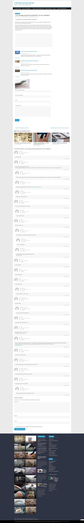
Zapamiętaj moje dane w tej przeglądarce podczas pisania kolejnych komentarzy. (29, 426)
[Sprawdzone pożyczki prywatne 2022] (19, 499)
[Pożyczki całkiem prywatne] (19, 507)
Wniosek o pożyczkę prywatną (53, 471)
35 (32, 513)
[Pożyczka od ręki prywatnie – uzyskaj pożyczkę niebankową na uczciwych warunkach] (19, 459)
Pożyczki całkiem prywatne (19, 512)
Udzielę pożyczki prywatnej (53, 455)
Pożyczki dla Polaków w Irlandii (21, 127)
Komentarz (16, 401)
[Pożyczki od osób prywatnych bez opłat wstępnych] (19, 467)
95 (21, 497)
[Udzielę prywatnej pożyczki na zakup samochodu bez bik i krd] (42, 133)
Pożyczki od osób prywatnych (34, 16)
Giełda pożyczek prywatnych (53, 440)
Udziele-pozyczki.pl (24, 2)
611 (21, 442)
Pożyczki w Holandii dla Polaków (45, 485)
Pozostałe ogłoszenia (52, 446)
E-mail (15, 421)
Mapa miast (51, 465)
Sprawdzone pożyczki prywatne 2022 (19, 504)
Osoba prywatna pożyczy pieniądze (29, 51)
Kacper (22, 16)
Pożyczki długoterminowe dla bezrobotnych (60, 127)
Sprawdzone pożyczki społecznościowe (23, 143)
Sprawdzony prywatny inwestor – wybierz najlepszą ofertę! (19, 448)
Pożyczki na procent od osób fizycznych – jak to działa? (30, 495)
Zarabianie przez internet (53, 474)
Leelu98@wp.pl (25, 332)
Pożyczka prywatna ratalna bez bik (29, 70)
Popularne (50, 443)
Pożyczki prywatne (48, 8)
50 (21, 513)
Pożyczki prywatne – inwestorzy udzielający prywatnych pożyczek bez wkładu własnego (30, 471)
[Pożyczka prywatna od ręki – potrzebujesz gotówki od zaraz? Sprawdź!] (19, 436)
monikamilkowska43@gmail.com (36, 186)
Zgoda (61, 521)
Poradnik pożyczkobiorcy (53, 445)
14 (58, 144)
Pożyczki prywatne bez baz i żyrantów (31, 504)
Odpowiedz (67, 158)
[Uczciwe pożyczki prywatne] (19, 483)
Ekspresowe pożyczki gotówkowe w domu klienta (42, 457)
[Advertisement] (33, 40)
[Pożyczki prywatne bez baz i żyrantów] (30, 499)
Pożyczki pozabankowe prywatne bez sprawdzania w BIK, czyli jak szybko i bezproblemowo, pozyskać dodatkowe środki (31, 510)
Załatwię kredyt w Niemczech (42, 450)
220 (32, 442)
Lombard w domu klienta (42, 438)
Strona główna (18, 8)
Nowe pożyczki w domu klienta (45, 471)
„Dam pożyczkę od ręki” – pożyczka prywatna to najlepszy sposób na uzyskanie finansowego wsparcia (30, 463)
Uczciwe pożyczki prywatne (20, 488)
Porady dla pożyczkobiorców (38, 8)
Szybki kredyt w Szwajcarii (42, 446)
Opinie (54, 8)
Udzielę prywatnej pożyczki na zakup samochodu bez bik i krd (41, 143)
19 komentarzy (17, 76)
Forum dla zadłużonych (61, 8)
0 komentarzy (17, 67)
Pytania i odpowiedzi (52, 453)
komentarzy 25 (26, 16)
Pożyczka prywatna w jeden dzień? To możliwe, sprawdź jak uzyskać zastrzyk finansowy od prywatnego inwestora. (20, 478)
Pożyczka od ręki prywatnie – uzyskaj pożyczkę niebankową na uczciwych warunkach (20, 463)
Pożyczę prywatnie (29, 441)
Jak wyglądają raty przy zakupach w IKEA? (56, 479)
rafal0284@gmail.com (18, 345)
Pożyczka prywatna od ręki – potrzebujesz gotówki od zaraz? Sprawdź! (20, 440)
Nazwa (15, 415)
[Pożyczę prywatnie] (30, 436)
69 (32, 489)
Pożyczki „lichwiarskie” (19, 457)
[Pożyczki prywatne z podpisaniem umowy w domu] (30, 483)
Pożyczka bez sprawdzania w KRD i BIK (29, 60)
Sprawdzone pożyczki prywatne (19, 496)
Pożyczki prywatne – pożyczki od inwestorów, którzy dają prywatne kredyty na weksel (30, 479)
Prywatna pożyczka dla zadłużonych (59, 143)
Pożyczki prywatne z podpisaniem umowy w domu (30, 487)
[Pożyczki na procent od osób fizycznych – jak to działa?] (30, 491)
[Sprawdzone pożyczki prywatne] (19, 491)
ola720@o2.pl (24, 293)
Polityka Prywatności (52, 467)
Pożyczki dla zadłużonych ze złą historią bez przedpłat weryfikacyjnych (42, 444)
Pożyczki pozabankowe (26, 8)
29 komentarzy (17, 57)
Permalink (22, 153)
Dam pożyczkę (18, 13)
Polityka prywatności (66, 521)
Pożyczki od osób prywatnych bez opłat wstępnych (19, 471)
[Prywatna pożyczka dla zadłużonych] (61, 133)
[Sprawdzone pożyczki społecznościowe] (23, 133)
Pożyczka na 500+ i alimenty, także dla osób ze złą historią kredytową (31, 448)
